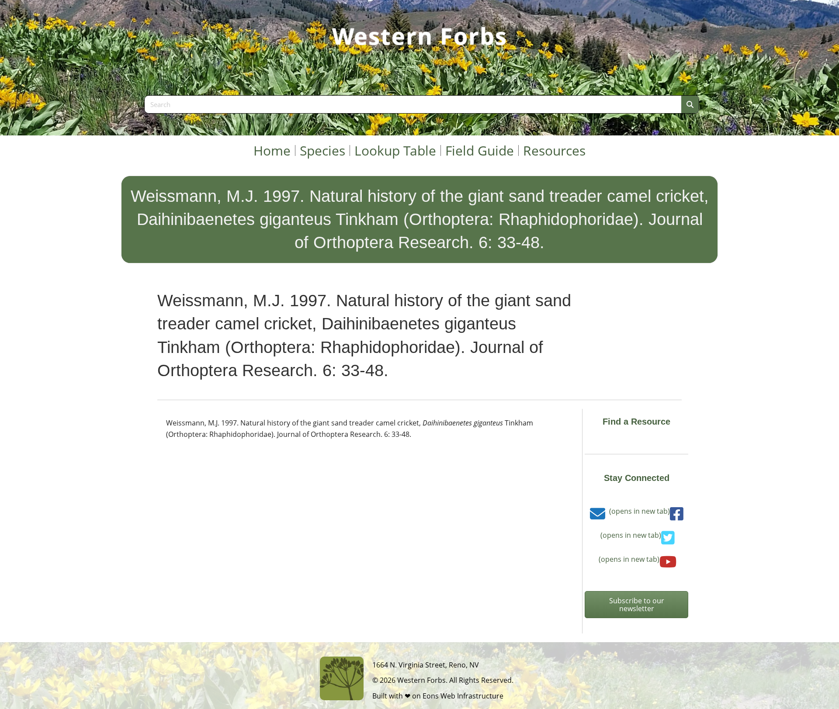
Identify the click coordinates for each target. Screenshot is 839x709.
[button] (636, 604)
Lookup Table (395, 150)
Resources (554, 150)
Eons (431, 696)
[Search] (690, 104)
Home (272, 150)
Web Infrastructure (471, 696)
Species (322, 150)
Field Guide (479, 150)
